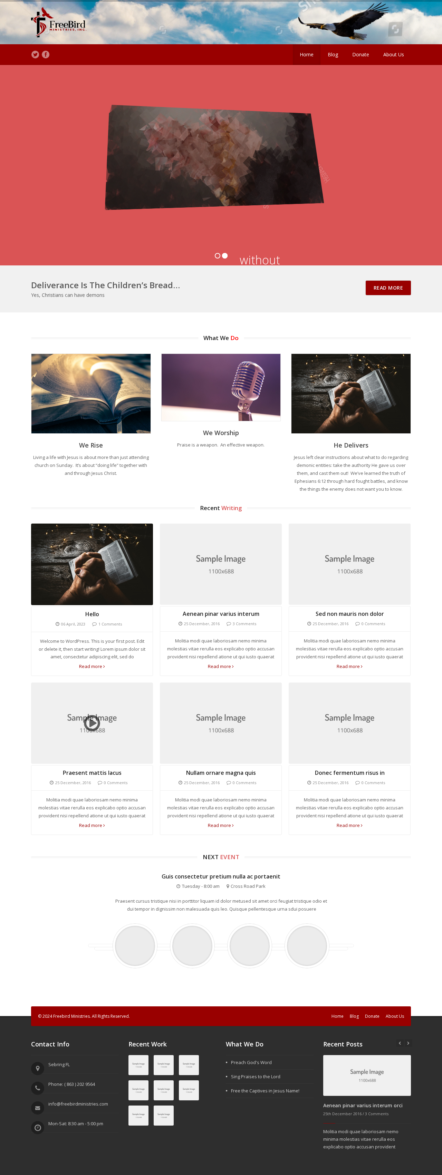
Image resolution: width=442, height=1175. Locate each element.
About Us (393, 54)
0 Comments (373, 623)
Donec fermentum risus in (350, 773)
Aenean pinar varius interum (221, 614)
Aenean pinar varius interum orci (363, 1105)
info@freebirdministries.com (78, 1104)
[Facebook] (45, 54)
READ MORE (388, 287)
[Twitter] (35, 54)
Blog (333, 54)
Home (307, 54)
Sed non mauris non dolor (350, 614)
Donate (360, 54)
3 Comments (244, 623)
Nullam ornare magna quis (221, 773)
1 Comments (110, 624)
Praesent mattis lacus (92, 773)
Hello (92, 614)
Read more (91, 666)
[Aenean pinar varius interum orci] (367, 1075)
